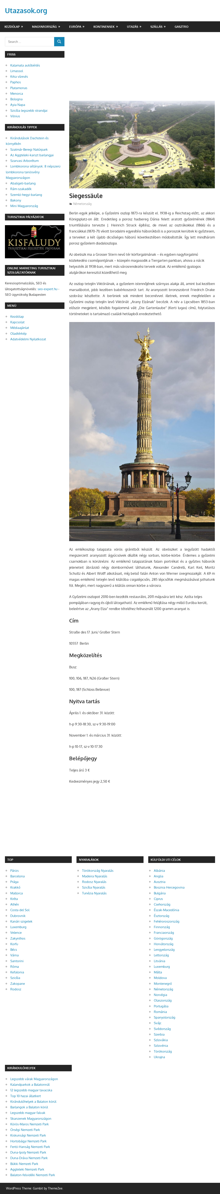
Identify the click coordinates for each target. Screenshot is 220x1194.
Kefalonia (17, 972)
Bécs (13, 950)
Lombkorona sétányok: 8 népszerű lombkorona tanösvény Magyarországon (33, 172)
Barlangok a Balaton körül (29, 1107)
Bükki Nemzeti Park (24, 1164)
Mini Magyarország (24, 206)
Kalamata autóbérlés (25, 65)
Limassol (16, 71)
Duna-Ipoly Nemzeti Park (28, 1152)
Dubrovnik (18, 916)
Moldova (160, 978)
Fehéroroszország (166, 921)
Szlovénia (161, 1046)
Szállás (156, 26)
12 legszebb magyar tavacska (31, 1090)
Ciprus (158, 899)
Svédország (162, 1029)
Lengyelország (164, 950)
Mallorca (16, 893)
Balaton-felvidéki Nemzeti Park (32, 1175)
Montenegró (163, 984)
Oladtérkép (18, 333)
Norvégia (160, 995)
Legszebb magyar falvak (27, 1113)
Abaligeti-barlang (23, 183)
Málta (158, 972)
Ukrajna (159, 1057)
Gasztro (181, 26)
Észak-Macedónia (166, 910)
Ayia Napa (17, 105)
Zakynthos (17, 938)
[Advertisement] (142, 69)
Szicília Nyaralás (93, 887)
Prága (14, 882)
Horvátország (163, 944)
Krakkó (15, 887)
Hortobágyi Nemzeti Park (28, 1141)
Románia (160, 1012)
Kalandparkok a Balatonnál (30, 1084)
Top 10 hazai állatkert (25, 1096)
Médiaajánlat (19, 328)
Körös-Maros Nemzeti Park (29, 1124)
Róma (14, 967)
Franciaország (164, 933)
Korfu (14, 944)
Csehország (162, 904)
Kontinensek (104, 26)
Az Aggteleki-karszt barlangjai (32, 155)
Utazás (132, 26)
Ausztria (159, 882)
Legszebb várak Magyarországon (34, 1079)
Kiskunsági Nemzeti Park (28, 1135)
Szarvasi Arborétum (24, 161)
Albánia (159, 871)
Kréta (14, 899)
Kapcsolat (17, 322)
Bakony (15, 200)
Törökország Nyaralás (97, 871)
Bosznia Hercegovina (169, 887)
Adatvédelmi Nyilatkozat (28, 339)
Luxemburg (18, 927)
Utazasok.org (26, 10)
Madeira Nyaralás (94, 876)
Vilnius (15, 116)
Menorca (16, 93)
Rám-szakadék (21, 189)
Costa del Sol (19, 910)
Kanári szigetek (21, 921)
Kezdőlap (12, 26)
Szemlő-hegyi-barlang (26, 195)
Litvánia (159, 961)
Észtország (161, 916)
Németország (82, 204)
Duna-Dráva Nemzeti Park (29, 1158)
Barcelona (17, 876)
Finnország (162, 927)
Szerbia (159, 1034)
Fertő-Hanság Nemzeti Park (30, 1147)
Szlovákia (161, 1040)
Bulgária (160, 893)
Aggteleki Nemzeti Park (27, 1169)
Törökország (163, 1051)
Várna (14, 955)
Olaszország (163, 1000)
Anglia (158, 876)
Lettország (161, 955)
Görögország (163, 938)
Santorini (17, 961)
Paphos (15, 82)
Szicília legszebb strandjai (28, 110)
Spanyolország (164, 1017)
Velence (16, 933)
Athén (14, 904)
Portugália (161, 1006)
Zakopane (17, 984)
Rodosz (15, 989)
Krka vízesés (19, 76)
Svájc (157, 1023)
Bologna (16, 99)
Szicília (15, 978)
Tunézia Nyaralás (94, 893)
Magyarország (44, 26)
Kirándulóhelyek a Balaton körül (33, 1102)
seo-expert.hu (47, 289)
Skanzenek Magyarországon (30, 1119)
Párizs (14, 871)
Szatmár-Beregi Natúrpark (29, 149)
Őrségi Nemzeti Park (25, 1130)
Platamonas (18, 88)
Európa (75, 26)
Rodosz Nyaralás (94, 882)
